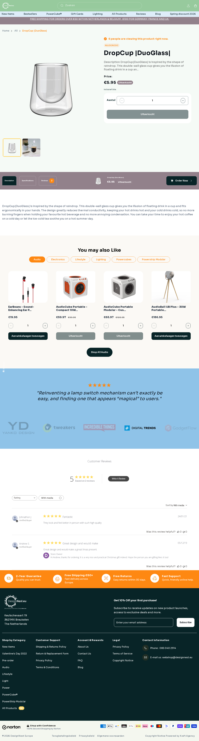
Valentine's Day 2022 (14, 653)
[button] (195, 5)
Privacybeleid (86, 736)
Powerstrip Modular (153, 259)
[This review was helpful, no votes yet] (178, 531)
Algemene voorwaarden (110, 736)
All (16, 30)
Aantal (111, 100)
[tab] (9, 180)
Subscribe (186, 622)
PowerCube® (9, 694)
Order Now (181, 180)
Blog (80, 667)
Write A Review (118, 478)
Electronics (58, 259)
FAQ (80, 660)
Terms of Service (122, 653)
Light (5, 681)
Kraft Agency (187, 736)
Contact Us (84, 653)
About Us (83, 646)
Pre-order (8, 660)
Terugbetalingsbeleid (64, 736)
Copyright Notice (123, 660)
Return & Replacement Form (52, 653)
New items (8, 646)
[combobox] (99, 5)
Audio (37, 259)
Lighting (101, 259)
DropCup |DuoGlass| (34, 30)
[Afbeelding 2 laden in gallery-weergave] (31, 148)
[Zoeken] (62, 5)
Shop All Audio (99, 352)
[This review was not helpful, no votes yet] (184, 531)
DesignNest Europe (21, 736)
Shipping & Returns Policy (51, 646)
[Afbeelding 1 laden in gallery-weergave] (12, 148)
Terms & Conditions (47, 667)
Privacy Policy (44, 660)
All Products (12, 708)
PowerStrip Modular (14, 701)
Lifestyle (80, 259)
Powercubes (123, 259)
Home (5, 30)
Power (6, 687)
